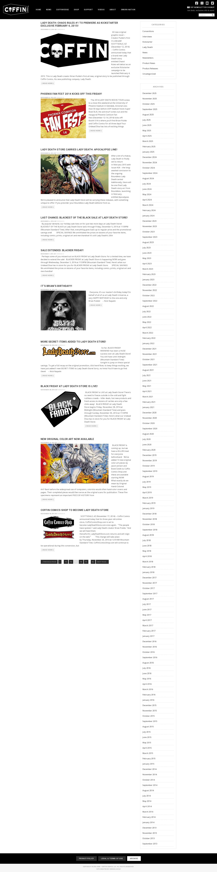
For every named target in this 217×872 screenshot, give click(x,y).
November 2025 (150, 98)
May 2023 (147, 258)
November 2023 (150, 226)
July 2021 (147, 375)
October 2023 (149, 231)
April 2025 (147, 136)
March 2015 (148, 753)
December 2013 (150, 827)
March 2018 (148, 561)
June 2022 (147, 317)
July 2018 (147, 540)
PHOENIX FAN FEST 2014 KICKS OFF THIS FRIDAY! (71, 93)
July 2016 (147, 668)
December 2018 (150, 513)
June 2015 (147, 737)
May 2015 (147, 742)
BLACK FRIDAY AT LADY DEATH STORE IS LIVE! (69, 386)
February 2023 (149, 274)
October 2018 (149, 524)
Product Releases (150, 68)
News (145, 52)
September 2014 (150, 785)
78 (81, 562)
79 (86, 562)
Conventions (148, 31)
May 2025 (147, 130)
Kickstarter (147, 42)
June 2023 (147, 253)
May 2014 (147, 801)
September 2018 (150, 529)
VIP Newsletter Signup (203, 7)
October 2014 (149, 780)
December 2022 (150, 285)
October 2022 (149, 295)
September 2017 (150, 593)
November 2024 (150, 162)
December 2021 (150, 349)
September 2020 (150, 428)
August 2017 (148, 599)
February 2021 (149, 402)
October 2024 (149, 168)
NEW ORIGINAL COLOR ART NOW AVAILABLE (67, 439)
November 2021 (150, 354)
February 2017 (149, 631)
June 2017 (147, 609)
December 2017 (150, 577)
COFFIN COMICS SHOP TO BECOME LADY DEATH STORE (75, 510)
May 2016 (147, 678)
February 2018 (149, 567)
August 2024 (148, 178)
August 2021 (148, 370)
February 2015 (149, 758)
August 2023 (148, 242)
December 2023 (150, 221)
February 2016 (149, 694)
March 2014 (148, 812)
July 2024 (147, 184)
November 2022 (150, 290)
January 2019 (148, 508)
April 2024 (147, 199)
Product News (149, 63)
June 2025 (147, 125)
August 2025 (148, 114)
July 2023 (147, 247)
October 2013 (149, 838)
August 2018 (148, 535)
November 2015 (150, 710)
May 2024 (147, 194)
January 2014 (148, 822)
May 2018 (147, 551)
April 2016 (147, 684)
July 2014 (147, 796)
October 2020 (149, 423)
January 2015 (148, 764)
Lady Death (148, 47)
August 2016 (148, 663)
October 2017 (149, 588)
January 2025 (148, 152)
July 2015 (147, 732)
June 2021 (147, 380)
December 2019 (150, 455)
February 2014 (149, 817)
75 (66, 562)
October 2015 (149, 716)
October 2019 (149, 466)
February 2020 (149, 450)
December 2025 (150, 93)
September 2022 (150, 301)
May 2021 (147, 386)
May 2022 (147, 322)
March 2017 (148, 625)
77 (76, 562)
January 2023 (148, 279)
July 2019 (147, 482)
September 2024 (150, 173)
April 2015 (147, 748)
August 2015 (148, 726)
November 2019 (150, 460)
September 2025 (150, 109)
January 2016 (148, 700)
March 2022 (148, 333)
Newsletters (148, 58)
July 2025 (147, 120)
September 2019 (150, 471)
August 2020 (148, 434)
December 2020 (150, 412)
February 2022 (149, 338)
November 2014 (150, 774)
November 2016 (150, 647)
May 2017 (147, 615)
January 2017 (148, 636)
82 (93, 562)
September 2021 (150, 364)
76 (71, 562)
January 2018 (148, 572)
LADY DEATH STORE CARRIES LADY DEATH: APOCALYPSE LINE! (79, 149)
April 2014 (147, 806)
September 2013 (150, 843)
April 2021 (147, 391)
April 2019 (147, 492)
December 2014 (150, 769)
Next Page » (102, 562)
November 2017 (150, 583)
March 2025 (148, 141)
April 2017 (147, 620)
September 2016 (150, 657)
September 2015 (150, 721)
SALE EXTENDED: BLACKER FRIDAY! (62, 250)
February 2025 (149, 146)
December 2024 (150, 157)
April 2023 (147, 263)
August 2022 (148, 306)
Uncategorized (149, 74)
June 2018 (147, 545)
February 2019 (149, 503)
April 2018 (147, 556)
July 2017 (147, 604)
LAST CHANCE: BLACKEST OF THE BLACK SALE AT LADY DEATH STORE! (84, 217)
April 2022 (147, 327)
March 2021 (148, 396)
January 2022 (148, 343)
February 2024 (149, 210)
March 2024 (148, 205)
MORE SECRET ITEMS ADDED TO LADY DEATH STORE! (73, 341)
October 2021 (149, 359)
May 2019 (147, 487)
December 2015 (150, 705)
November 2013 (150, 833)
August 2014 (148, 790)
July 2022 (147, 311)
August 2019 (148, 476)
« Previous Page (49, 562)
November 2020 (150, 418)
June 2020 (147, 444)
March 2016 (148, 689)
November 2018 (150, 519)
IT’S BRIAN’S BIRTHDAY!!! (56, 286)
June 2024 (147, 189)
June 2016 (147, 673)
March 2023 (148, 269)
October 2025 (149, 104)
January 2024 (148, 215)
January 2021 (148, 407)
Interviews (147, 36)
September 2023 (150, 237)
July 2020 (147, 439)
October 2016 (149, 652)
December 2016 (150, 641)
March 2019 (148, 498)
